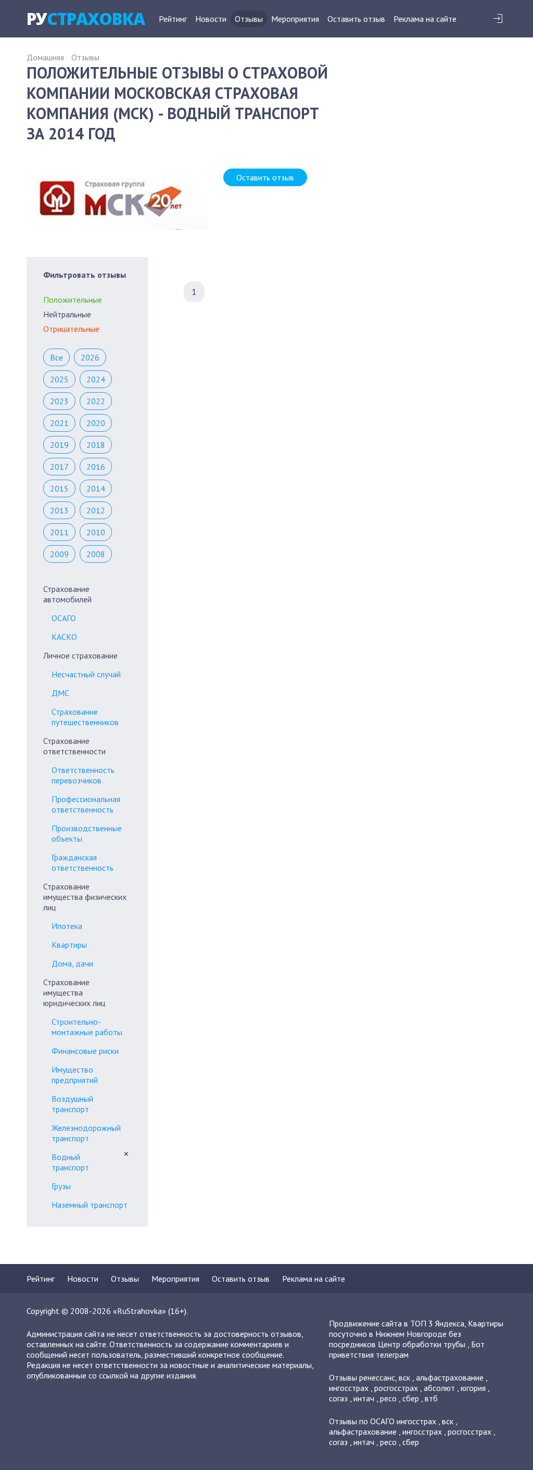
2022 (95, 401)
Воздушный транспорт (72, 1103)
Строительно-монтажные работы (87, 1026)
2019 (59, 445)
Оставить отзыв (356, 19)
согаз (338, 1398)
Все (56, 357)
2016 (95, 466)
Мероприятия (295, 19)
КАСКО (64, 636)
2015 (59, 488)
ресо (388, 1398)
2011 (59, 532)
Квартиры (69, 944)
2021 (59, 423)
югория (473, 1388)
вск (404, 1377)
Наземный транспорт (90, 1205)
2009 (59, 554)
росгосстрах (396, 1388)
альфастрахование (450, 1377)
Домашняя (45, 57)
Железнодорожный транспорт (86, 1133)
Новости (210, 19)
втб (431, 1398)
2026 (90, 357)
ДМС (60, 693)
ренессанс (377, 1377)
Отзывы (249, 19)
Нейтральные (67, 314)
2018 (95, 445)
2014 (95, 488)
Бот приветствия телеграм (407, 1349)
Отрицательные (71, 329)
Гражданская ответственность (82, 862)
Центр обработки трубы (421, 1344)
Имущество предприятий (75, 1074)
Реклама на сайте (425, 19)
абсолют (439, 1388)
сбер (410, 1398)
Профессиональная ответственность (86, 804)
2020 (95, 423)
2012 (95, 510)
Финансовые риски (85, 1051)
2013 (59, 510)
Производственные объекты (87, 833)
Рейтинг (173, 19)
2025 (59, 379)
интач (363, 1398)
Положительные (72, 299)
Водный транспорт (70, 1162)
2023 (59, 401)
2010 (95, 532)
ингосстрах (349, 1388)
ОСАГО (64, 618)
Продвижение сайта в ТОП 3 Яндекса (396, 1323)
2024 (95, 379)
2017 (59, 466)
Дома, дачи (72, 963)
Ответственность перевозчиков (83, 775)
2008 (95, 554)
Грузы (61, 1186)
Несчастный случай (86, 674)
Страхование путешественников (85, 716)
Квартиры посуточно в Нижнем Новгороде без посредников (416, 1333)
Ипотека (67, 926)
